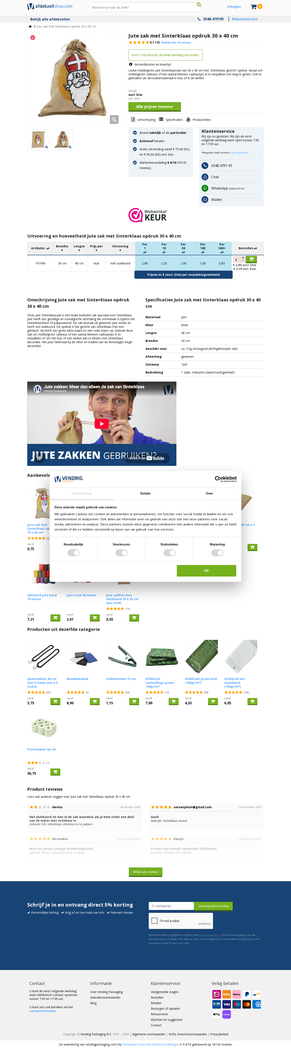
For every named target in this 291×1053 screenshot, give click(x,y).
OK (206, 570)
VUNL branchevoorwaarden (188, 1034)
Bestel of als (163, 133)
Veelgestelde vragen (165, 992)
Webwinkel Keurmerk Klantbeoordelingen (150, 1044)
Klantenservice (245, 19)
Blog (93, 1003)
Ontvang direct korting (213, 906)
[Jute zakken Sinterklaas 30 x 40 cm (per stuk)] (75, 79)
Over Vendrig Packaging (106, 992)
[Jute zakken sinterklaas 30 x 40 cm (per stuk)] (39, 140)
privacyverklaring (209, 934)
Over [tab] (209, 493)
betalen (152, 141)
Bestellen (157, 997)
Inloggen (234, 6)
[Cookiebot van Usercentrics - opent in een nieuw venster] (218, 479)
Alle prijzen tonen (152, 106)
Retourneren (159, 1014)
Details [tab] (145, 493)
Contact (156, 1025)
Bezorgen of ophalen (165, 1008)
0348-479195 (213, 19)
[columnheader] (40, 248)
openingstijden (239, 152)
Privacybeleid (219, 1034)
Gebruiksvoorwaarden (105, 997)
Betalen (156, 1003)
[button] (196, 215)
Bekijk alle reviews (145, 872)
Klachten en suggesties (167, 1020)
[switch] (121, 553)
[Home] (30, 26)
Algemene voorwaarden (148, 1034)
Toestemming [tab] (81, 493)
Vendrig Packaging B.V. (96, 1034)
